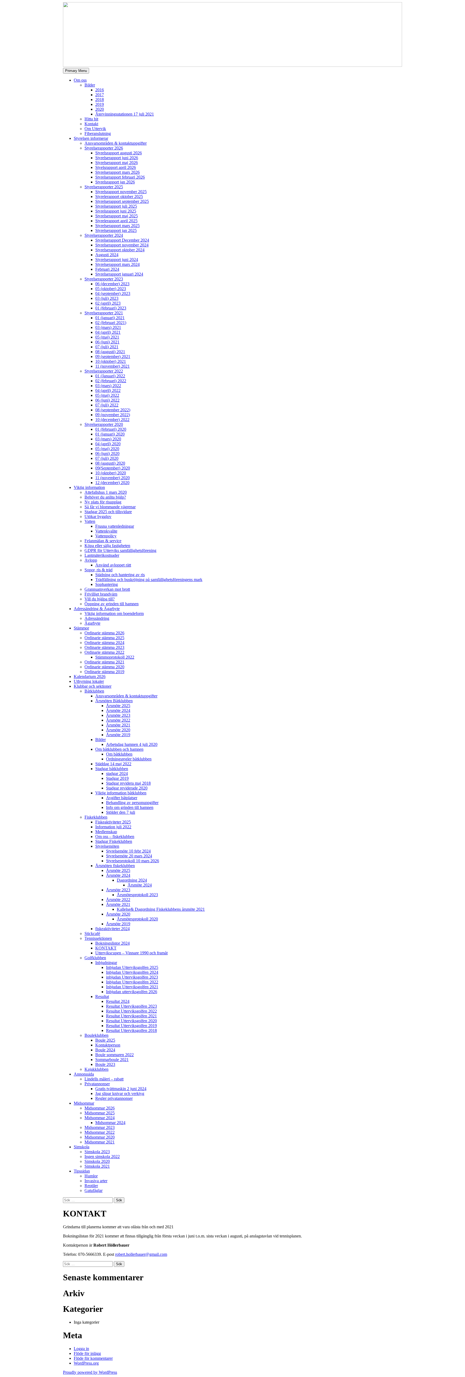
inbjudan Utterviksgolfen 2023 (132, 977)
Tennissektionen (98, 938)
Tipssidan (82, 1171)
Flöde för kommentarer (93, 1358)
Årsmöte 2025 (118, 705)
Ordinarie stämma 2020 (104, 667)
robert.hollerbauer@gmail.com (141, 1254)
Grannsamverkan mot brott (107, 589)
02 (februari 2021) (110, 322)
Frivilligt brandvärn (100, 594)
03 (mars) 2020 (108, 439)
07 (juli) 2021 (106, 347)
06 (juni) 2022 (107, 400)
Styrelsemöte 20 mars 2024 (129, 856)
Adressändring (96, 618)
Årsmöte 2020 (118, 730)
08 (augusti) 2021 (110, 351)
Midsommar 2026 (99, 1108)
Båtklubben (94, 691)
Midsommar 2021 (99, 1142)
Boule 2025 (105, 1040)
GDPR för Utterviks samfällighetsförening (120, 550)
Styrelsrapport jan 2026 (115, 182)
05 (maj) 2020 (107, 448)
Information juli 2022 (113, 827)
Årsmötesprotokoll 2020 (137, 919)
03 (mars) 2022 (108, 385)
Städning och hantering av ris (120, 574)
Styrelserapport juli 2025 (116, 206)
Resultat (102, 996)
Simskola (81, 1147)
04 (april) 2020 (108, 443)
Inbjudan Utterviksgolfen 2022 (132, 982)
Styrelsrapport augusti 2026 (118, 153)
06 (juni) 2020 (107, 453)
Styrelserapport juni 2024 (116, 259)
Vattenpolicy (106, 536)
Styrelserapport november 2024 (122, 245)
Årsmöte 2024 (118, 710)
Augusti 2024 (106, 254)
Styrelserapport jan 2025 (116, 230)
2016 (99, 90)
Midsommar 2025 (99, 1113)
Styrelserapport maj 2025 (116, 216)
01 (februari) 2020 (110, 429)
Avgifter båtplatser (121, 797)
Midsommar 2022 (99, 1132)
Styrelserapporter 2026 (103, 148)
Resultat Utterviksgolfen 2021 (131, 1016)
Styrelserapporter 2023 (103, 279)
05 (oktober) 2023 (110, 288)
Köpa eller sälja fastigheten (107, 545)
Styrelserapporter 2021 (103, 313)
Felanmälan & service (102, 540)
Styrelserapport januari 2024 (119, 274)
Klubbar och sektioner (92, 686)
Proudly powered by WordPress (90, 1372)
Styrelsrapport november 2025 (121, 191)
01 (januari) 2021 (110, 317)
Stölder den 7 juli (120, 812)
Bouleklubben (96, 1035)
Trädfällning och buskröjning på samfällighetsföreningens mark (148, 579)
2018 (99, 99)
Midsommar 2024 (99, 1117)
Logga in (81, 1348)
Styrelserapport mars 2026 (117, 172)
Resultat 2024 (117, 1001)
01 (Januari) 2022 (110, 376)
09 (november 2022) (112, 414)
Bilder (89, 85)
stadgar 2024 (117, 773)
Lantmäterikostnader (101, 555)
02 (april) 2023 (108, 303)
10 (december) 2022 (112, 419)
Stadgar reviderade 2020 (126, 788)
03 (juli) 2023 (106, 298)
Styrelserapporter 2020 (103, 424)
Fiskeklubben (95, 817)
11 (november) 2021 (112, 366)
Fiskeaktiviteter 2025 (113, 822)
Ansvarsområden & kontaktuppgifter (115, 143)
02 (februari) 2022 (110, 380)
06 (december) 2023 (112, 283)
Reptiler (91, 1185)
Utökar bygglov (97, 516)
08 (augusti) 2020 (110, 463)
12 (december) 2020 (112, 482)
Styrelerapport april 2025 (116, 220)
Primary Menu (76, 71)
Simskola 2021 (97, 1166)
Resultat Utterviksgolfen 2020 (131, 1020)
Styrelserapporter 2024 (103, 235)
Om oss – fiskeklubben (114, 836)
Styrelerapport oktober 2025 (119, 196)
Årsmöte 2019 (118, 734)
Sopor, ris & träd (98, 570)
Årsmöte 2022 (118, 720)
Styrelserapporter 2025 (103, 187)
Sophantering (106, 584)
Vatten (89, 521)
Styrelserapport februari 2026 (120, 177)
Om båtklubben (119, 754)
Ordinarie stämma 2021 (104, 662)
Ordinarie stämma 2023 (104, 647)
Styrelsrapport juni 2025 (115, 211)
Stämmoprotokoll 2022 (114, 657)
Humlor (91, 1176)
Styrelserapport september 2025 (122, 201)
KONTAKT (106, 948)
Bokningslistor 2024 (112, 943)
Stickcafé (92, 933)
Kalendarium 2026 (89, 676)
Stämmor (81, 628)
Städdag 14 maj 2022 (113, 763)
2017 (99, 94)
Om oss (80, 80)
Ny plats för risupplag (102, 502)
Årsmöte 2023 (118, 715)
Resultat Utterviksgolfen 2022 (131, 1011)
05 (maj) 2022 (107, 395)
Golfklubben (95, 957)
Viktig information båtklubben (120, 793)
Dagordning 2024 (132, 880)
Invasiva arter (95, 1180)
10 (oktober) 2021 (110, 361)
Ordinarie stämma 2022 (104, 652)
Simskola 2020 (97, 1161)
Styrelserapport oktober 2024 (120, 250)
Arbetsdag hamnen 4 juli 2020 (131, 744)
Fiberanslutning (97, 133)
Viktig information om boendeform (114, 613)
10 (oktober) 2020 (110, 473)
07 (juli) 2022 (106, 405)
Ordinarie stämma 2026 (104, 633)
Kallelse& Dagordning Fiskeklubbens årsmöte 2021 (161, 909)
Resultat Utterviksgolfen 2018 (131, 1030)
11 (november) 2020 (112, 477)
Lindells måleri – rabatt (104, 1079)
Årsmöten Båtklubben (114, 700)
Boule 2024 (105, 1050)
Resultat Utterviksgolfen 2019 (131, 1025)
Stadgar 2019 (117, 778)
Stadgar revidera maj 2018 (128, 783)
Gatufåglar (93, 1190)
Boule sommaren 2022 (114, 1054)
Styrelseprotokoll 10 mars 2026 (132, 860)
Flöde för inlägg (87, 1353)
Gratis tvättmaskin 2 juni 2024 (120, 1088)
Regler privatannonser (114, 1098)
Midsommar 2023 (99, 1127)
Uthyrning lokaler (89, 681)
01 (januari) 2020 (110, 434)
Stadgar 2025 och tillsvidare (108, 511)
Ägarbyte (92, 623)
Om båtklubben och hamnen (119, 749)
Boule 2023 (105, 1064)
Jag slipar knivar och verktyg (119, 1093)
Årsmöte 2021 (118, 725)
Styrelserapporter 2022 (103, 371)
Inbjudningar (106, 962)
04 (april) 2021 (108, 332)
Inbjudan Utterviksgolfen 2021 (132, 987)
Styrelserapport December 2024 (122, 240)
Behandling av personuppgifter (132, 802)
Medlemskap (106, 831)
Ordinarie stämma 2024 (104, 642)
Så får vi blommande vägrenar (110, 507)
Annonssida (84, 1074)
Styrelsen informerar (91, 138)
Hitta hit (91, 119)
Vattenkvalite (106, 531)
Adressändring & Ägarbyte (97, 608)
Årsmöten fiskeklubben (115, 865)
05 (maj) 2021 (107, 337)
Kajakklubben (96, 1069)
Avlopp (90, 560)
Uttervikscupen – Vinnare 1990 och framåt (131, 953)
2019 (99, 104)
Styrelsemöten (107, 846)
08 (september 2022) (112, 410)
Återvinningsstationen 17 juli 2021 (124, 114)
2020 (99, 109)
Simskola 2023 (97, 1151)
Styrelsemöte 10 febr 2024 (128, 851)
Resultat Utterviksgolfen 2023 (131, 1006)
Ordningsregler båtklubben (129, 759)
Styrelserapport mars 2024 (117, 264)
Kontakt (91, 123)
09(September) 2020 (112, 468)
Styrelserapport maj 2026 (116, 162)
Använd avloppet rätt (113, 565)
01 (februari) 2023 (110, 308)
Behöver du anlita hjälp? (105, 497)
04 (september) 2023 (112, 293)
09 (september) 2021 (112, 356)
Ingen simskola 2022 (102, 1156)
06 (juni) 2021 (107, 342)
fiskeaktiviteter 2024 (112, 928)
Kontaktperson (107, 1045)
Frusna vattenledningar (114, 526)
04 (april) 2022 (108, 390)
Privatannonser (97, 1084)
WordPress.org (86, 1363)
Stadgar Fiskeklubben (113, 841)
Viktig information (89, 487)
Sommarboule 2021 (112, 1059)
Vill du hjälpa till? (99, 599)
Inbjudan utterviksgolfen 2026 (131, 991)
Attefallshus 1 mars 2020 (105, 492)
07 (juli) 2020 (106, 458)
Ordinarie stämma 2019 (104, 671)
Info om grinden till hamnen (129, 807)
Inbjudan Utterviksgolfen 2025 (132, 967)
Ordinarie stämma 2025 (104, 637)
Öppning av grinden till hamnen (111, 603)
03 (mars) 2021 (108, 327)
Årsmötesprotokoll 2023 (137, 894)
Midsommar (84, 1103)
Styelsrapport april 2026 (115, 167)
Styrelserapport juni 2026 (116, 157)
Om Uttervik (95, 128)
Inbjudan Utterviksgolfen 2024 (132, 972)
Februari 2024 (107, 269)
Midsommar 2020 (99, 1137)
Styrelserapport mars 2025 (117, 225)
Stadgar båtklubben (111, 768)
